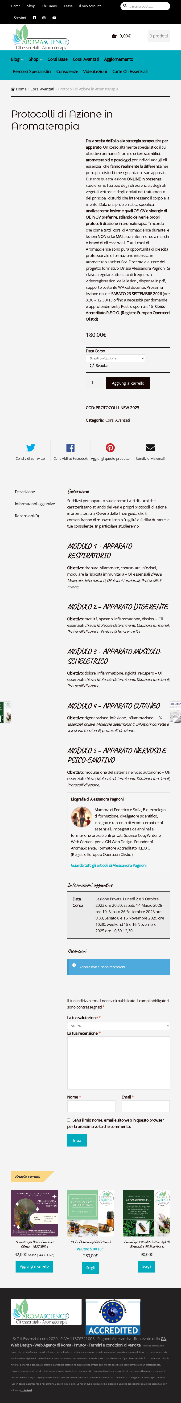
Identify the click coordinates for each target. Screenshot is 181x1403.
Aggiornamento (118, 59)
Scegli (90, 1267)
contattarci (26, 1390)
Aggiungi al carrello (128, 383)
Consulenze (67, 71)
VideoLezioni (95, 71)
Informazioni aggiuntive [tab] (35, 503)
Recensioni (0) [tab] (27, 515)
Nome (74, 1097)
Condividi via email (150, 458)
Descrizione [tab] (25, 491)
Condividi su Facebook (70, 458)
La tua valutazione (84, 1017)
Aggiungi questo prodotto (110, 458)
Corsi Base (57, 59)
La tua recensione (84, 1033)
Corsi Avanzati (86, 59)
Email (128, 1097)
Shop (31, 6)
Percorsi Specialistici (32, 71)
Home (15, 6)
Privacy (80, 1345)
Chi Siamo (49, 6)
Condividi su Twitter (30, 458)
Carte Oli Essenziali (130, 71)
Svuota (101, 365)
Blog (15, 59)
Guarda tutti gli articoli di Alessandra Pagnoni (109, 865)
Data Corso (95, 351)
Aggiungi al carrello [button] (34, 1266)
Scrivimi (20, 17)
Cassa (68, 6)
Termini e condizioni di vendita (114, 1345)
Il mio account (89, 6)
